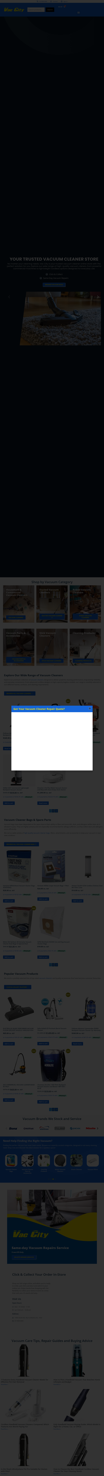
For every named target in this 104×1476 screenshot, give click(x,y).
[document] (52, 738)
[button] (90, 708)
